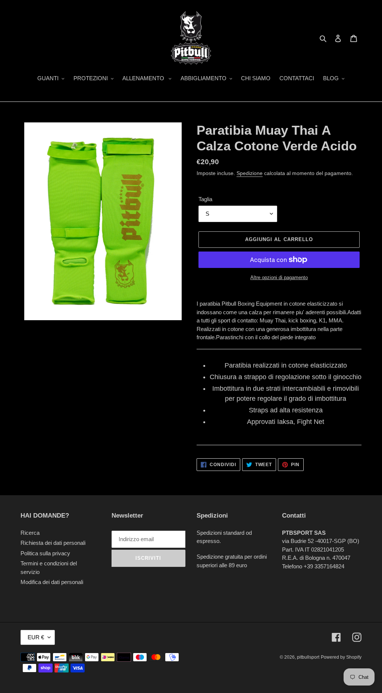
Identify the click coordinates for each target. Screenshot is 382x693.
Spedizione (250, 173)
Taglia (205, 199)
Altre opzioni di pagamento (279, 277)
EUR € (36, 637)
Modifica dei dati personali (52, 582)
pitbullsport (308, 657)
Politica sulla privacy (45, 553)
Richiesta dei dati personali (53, 543)
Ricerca (30, 533)
